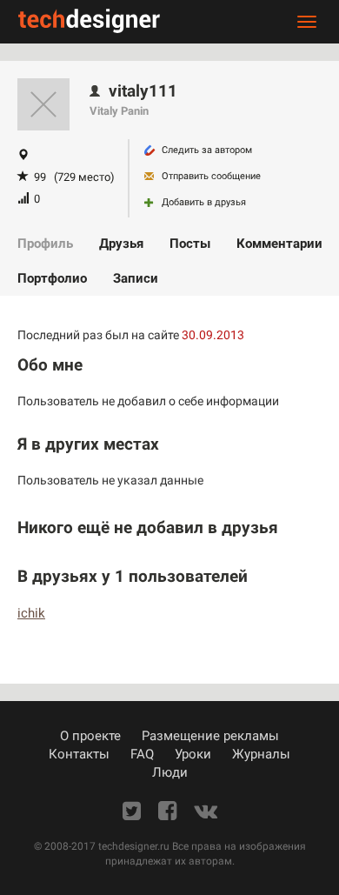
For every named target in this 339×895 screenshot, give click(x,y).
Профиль (45, 243)
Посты (190, 243)
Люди (170, 772)
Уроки (193, 754)
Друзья (121, 243)
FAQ (142, 754)
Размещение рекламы (210, 736)
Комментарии (279, 243)
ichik (31, 613)
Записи (135, 278)
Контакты (79, 754)
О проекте (90, 736)
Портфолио (52, 278)
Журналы (261, 754)
